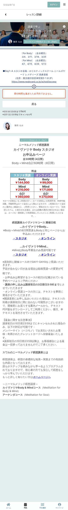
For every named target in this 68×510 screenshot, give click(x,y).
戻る (34, 104)
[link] (8, 506)
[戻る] (6, 14)
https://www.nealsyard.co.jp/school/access (34, 81)
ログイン (54, 4)
